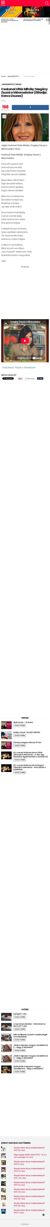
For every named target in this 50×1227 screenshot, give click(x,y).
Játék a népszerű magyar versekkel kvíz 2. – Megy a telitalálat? (30, 1057)
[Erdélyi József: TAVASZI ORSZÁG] (6, 735)
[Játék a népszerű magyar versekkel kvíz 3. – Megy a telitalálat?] (6, 1048)
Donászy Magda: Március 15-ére (27, 742)
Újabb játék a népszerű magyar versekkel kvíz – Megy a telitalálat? (28, 1067)
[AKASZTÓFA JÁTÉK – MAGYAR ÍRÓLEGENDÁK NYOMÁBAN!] (33, 11)
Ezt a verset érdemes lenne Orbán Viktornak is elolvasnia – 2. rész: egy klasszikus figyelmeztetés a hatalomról (30, 754)
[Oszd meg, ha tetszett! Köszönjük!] (30, 107)
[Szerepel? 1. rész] (6, 1017)
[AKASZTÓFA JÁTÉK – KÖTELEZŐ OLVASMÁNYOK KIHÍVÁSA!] (11, 11)
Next (49, 15)
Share (4, 116)
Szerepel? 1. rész (20, 1014)
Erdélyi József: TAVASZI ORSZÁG (26, 732)
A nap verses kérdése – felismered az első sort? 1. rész (29, 1025)
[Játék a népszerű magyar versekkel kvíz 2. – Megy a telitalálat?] (6, 1059)
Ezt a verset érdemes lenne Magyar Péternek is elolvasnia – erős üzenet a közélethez (29, 767)
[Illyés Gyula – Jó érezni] (6, 725)
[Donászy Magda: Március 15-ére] (6, 745)
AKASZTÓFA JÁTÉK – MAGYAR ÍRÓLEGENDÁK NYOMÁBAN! (33, 19)
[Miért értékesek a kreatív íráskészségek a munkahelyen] (6, 1037)
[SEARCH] (47, 3)
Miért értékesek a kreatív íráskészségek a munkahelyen (30, 1035)
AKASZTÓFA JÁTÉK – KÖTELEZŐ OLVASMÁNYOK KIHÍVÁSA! (9, 20)
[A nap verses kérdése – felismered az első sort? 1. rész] (6, 1027)
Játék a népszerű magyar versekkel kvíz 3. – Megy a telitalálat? (30, 1046)
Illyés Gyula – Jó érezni (23, 722)
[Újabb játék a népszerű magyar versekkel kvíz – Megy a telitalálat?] (6, 1069)
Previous (1, 15)
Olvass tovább (20, 725)
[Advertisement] (25, 49)
